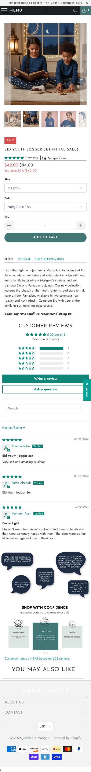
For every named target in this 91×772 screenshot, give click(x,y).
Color (8, 198)
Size (7, 179)
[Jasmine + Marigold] (45, 10)
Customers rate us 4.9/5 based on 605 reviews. (37, 658)
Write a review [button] (45, 378)
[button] (14, 158)
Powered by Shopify (66, 737)
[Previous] (7, 64)
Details (9, 259)
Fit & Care (24, 259)
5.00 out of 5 (56, 334)
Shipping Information (49, 259)
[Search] (75, 10)
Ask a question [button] (45, 389)
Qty (6, 217)
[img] (12, 440)
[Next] (83, 64)
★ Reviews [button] (87, 390)
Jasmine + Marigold (36, 737)
